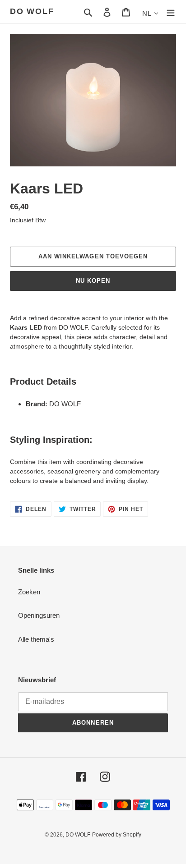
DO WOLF (32, 11)
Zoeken (29, 592)
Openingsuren (39, 615)
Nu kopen (93, 280)
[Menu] (170, 12)
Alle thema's (36, 639)
